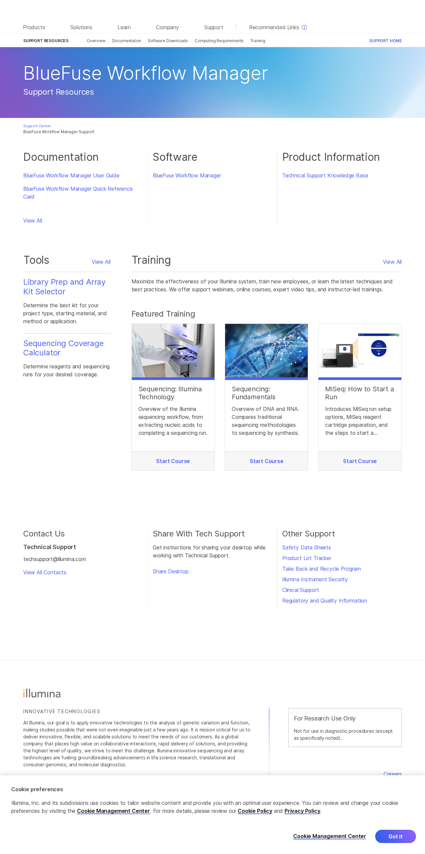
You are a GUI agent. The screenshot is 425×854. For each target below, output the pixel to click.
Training (257, 40)
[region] (212, 814)
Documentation (126, 40)
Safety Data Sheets (306, 547)
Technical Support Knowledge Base (325, 175)
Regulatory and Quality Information (324, 600)
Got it (395, 836)
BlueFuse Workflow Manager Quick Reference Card (78, 192)
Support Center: (37, 126)
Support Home (385, 40)
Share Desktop (171, 571)
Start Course (173, 461)
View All (32, 220)
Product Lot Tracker (306, 558)
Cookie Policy (255, 810)
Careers (392, 774)
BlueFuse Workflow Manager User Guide (71, 175)
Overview (96, 40)
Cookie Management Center (113, 810)
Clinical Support (300, 590)
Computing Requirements (219, 40)
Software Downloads (168, 40)
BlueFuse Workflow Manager (187, 175)
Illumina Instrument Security (315, 579)
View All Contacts (44, 572)
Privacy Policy (302, 810)
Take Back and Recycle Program (321, 568)
